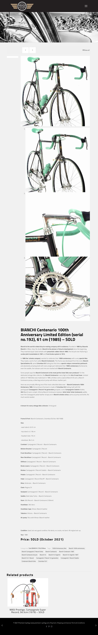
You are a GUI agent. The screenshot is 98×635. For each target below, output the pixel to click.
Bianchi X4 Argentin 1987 (70, 555)
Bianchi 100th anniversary (77, 548)
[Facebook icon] (46, 626)
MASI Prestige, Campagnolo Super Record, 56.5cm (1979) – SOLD (28, 611)
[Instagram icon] (51, 626)
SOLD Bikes (42, 548)
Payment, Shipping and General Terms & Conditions (67, 623)
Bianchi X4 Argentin (54, 555)
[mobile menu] (86, 6)
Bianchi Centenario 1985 (66, 552)
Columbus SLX (42, 561)
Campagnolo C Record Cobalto (70, 558)
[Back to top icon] (88, 631)
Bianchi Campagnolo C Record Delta (32, 552)
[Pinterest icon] (49, 626)
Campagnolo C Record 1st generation (47, 558)
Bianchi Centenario (51, 552)
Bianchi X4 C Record (28, 558)
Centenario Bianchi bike (29, 561)
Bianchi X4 (43, 555)
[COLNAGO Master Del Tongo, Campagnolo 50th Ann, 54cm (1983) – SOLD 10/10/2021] (96, 625)
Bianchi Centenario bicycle (29, 555)
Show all (87, 50)
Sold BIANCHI (33, 548)
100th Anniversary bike (59, 548)
